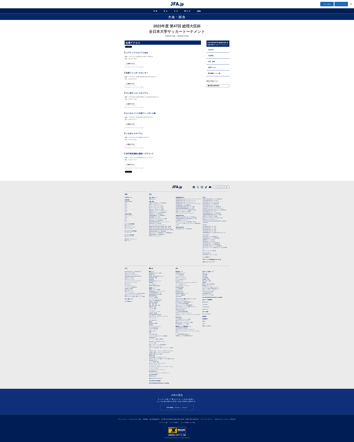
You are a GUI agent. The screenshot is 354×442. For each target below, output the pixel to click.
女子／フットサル (129, 228)
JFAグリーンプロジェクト (181, 300)
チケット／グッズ (206, 314)
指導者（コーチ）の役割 (154, 289)
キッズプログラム (129, 285)
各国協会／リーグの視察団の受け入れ (184, 335)
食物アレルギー (152, 331)
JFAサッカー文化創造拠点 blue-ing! (211, 259)
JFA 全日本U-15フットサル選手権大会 (211, 244)
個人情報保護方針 (155, 419)
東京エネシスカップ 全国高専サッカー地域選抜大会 (161, 232)
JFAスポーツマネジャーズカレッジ (183, 313)
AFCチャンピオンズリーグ (155, 204)
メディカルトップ (153, 320)
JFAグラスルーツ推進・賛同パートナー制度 (135, 296)
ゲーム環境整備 (179, 288)
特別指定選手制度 (180, 287)
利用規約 (145, 419)
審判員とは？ (152, 274)
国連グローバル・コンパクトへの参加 (184, 322)
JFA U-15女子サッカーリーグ (209, 211)
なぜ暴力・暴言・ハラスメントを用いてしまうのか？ (161, 350)
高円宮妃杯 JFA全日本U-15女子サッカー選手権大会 (214, 210)
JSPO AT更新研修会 (153, 328)
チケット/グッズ (341, 4)
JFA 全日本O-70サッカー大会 (209, 231)
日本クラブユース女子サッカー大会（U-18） (213, 217)
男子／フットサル (129, 225)
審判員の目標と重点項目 (154, 285)
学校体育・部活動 (129, 288)
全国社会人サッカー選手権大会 (156, 214)
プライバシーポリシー (207, 419)
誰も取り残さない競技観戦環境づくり (184, 302)
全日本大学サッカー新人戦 (155, 223)
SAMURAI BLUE (128, 201)
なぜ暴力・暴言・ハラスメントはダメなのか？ (159, 352)
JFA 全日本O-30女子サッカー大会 (210, 200)
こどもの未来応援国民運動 (182, 311)
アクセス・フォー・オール (208, 290)
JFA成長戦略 (205, 277)
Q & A (203, 321)
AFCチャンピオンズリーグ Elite (156, 206)
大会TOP (211, 50)
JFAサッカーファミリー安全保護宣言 (184, 305)
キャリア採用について (187, 422)
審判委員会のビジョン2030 (155, 273)
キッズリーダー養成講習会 (131, 287)
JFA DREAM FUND (206, 293)
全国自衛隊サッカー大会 (154, 217)
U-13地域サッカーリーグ (181, 220)
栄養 (150, 332)
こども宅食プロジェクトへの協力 (183, 319)
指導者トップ (152, 288)
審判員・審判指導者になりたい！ (156, 276)
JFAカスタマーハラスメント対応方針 (225, 419)
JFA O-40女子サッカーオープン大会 (211, 202)
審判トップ (151, 271)
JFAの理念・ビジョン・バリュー (177, 407)
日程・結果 (211, 61)
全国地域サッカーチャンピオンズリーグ (158, 210)
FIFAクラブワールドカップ (155, 236)
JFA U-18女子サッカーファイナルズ (211, 205)
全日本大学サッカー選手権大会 (156, 220)
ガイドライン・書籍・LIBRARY (156, 339)
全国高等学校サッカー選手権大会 (183, 205)
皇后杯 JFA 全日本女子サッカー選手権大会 (212, 199)
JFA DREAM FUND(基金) (155, 380)
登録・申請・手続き (206, 281)
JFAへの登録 (327, 4)
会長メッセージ (205, 273)
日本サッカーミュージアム (209, 261)
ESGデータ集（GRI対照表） (208, 284)
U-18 (126, 207)
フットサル (204, 304)
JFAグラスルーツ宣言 (130, 273)
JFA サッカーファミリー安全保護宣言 (157, 344)
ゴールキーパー (152, 310)
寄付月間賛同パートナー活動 (182, 324)
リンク (203, 323)
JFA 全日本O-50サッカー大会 (209, 228)
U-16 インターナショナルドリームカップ (185, 213)
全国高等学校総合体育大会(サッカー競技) (185, 206)
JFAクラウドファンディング (155, 378)
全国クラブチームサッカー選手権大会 (157, 212)
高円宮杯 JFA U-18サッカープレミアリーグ (186, 200)
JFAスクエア (127, 284)
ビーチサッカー (128, 232)
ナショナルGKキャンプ (181, 279)
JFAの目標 (204, 276)
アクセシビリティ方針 (135, 419)
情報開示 (204, 282)
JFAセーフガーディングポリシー (156, 346)
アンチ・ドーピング (153, 329)
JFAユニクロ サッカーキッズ (131, 274)
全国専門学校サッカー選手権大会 (156, 234)
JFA (177, 268)
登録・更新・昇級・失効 (154, 305)
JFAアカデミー (179, 290)
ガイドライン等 (152, 317)
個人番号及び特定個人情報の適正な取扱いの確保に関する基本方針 (180, 419)
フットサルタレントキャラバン (183, 285)
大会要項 (210, 56)
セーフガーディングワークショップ (157, 369)
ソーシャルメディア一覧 (221, 187)
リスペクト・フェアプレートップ (156, 341)
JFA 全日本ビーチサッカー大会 (210, 254)
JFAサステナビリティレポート (182, 320)
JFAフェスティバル (129, 291)
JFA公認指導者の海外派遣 (155, 314)
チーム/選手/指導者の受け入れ (182, 334)
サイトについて (122, 419)
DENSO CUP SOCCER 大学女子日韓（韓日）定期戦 (161, 229)
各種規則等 (204, 318)
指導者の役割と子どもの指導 (155, 354)
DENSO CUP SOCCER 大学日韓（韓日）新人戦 (160, 228)
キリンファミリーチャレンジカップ (133, 280)
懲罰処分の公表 (152, 376)
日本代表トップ (128, 197)
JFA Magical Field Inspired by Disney (133, 276)
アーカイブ (162, 422)
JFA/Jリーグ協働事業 (180, 295)
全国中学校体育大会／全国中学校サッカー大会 (186, 218)
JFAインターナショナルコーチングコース (158, 316)
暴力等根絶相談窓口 (153, 374)
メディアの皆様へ (174, 422)
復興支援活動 (179, 317)
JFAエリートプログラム (181, 277)
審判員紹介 (151, 279)
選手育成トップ (179, 271)
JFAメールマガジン (206, 326)
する (176, 11)
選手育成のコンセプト (181, 273)
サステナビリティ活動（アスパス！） (211, 287)
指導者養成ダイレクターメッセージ (157, 291)
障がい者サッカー (129, 290)
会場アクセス (212, 67)
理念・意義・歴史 (153, 303)
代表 (155, 11)
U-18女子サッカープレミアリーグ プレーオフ (213, 208)
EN (351, 4)
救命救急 (151, 325)
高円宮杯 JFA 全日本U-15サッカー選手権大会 (186, 217)
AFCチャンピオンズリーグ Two (156, 207)
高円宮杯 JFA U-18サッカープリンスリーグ (186, 202)
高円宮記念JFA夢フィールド (182, 293)
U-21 (126, 204)
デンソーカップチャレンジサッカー (157, 225)
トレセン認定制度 (180, 274)
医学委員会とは (152, 337)
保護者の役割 (152, 355)
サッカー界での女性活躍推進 (182, 303)
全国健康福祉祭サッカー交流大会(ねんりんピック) (214, 232)
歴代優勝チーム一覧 (214, 73)
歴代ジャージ (128, 240)
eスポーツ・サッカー (129, 236)
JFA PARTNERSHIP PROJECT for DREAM (159, 383)
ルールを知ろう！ (207, 257)
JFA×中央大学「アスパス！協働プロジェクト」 (186, 306)
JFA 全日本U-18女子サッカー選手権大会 (212, 206)
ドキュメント (205, 309)
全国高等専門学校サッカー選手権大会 (157, 231)
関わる (187, 11)
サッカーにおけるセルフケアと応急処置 (158, 336)
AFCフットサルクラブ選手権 (209, 250)
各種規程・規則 (205, 279)
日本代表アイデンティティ (131, 239)
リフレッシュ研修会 (153, 297)
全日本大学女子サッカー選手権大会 (211, 203)
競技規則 (151, 282)
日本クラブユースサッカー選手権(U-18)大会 (186, 210)
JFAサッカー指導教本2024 (155, 300)
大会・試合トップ (153, 197)
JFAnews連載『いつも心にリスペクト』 (158, 357)
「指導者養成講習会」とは (155, 292)
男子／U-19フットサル (130, 227)
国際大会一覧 (152, 199)
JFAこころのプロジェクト (181, 308)
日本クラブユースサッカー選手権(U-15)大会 (186, 221)
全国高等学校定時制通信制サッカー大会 (185, 208)
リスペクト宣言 (152, 343)
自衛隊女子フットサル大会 (209, 239)
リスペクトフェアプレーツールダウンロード (159, 372)
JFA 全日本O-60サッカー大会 (209, 229)
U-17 (126, 208)
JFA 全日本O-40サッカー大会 (209, 226)
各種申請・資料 (152, 306)
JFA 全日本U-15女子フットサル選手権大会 (212, 246)
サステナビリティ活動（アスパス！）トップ (186, 298)
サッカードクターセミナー (155, 326)
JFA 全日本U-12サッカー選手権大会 (184, 228)
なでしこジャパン (129, 215)
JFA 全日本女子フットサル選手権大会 (211, 238)
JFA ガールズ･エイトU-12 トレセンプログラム (186, 282)
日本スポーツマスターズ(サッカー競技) (158, 218)
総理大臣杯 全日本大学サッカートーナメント (159, 221)
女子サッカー (205, 302)
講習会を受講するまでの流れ (155, 294)
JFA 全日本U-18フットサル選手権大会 (211, 242)
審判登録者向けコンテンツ (155, 281)
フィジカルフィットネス (154, 311)
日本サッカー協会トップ (208, 271)
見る (166, 11)
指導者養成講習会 (153, 296)
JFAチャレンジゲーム (130, 279)
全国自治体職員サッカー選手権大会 (157, 215)
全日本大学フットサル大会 (209, 241)
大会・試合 (177, 17)
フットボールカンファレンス (155, 299)
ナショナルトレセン (180, 276)
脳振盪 (150, 321)
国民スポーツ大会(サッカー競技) (156, 209)
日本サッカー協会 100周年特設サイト (210, 288)
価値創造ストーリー (206, 285)
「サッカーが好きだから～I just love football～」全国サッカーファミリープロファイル (135, 294)
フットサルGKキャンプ (181, 284)
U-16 (126, 210)
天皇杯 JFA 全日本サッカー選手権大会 (157, 203)
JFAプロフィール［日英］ (208, 295)
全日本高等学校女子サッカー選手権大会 (212, 213)
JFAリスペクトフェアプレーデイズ (157, 363)
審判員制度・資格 (153, 277)
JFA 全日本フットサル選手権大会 (210, 236)
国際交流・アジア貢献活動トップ (183, 326)
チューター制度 (152, 308)
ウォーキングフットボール (131, 282)
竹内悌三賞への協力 (180, 309)
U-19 (126, 205)
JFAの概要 (204, 274)
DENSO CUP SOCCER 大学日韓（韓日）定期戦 (160, 226)
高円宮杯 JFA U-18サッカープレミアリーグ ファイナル (188, 199)
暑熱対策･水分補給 (153, 323)
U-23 (126, 203)
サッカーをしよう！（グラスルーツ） (133, 271)
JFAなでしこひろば (129, 277)
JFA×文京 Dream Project (207, 292)
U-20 (126, 217)
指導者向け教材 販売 (153, 302)
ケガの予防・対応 (153, 334)
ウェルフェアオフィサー (154, 365)
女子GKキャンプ (179, 281)
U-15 (126, 211)
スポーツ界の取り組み (154, 361)
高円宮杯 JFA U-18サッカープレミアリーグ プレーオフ (188, 203)
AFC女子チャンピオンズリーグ (210, 219)
